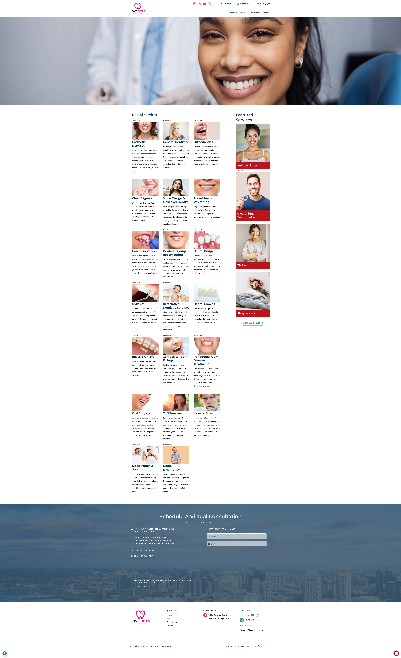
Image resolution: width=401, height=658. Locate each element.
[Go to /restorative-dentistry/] (176, 308)
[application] (236, 12)
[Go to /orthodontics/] (207, 144)
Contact (170, 625)
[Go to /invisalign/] (145, 200)
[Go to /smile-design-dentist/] (176, 202)
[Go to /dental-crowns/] (207, 304)
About (169, 618)
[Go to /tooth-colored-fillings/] (176, 361)
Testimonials (172, 622)
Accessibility (231, 646)
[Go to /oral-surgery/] (145, 415)
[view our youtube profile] (204, 4)
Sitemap (268, 646)
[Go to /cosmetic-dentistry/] (176, 146)
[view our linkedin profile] (199, 4)
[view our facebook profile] (194, 4)
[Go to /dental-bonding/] (176, 255)
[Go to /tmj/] (176, 417)
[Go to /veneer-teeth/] (145, 253)
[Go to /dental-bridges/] (207, 253)
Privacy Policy (243, 646)
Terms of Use (256, 646)
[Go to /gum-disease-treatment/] (207, 363)
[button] (253, 323)
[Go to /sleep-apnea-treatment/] (145, 470)
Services (170, 615)
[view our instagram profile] (209, 4)
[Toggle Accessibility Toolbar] (4, 653)
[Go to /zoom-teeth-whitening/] (207, 200)
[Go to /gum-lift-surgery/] (145, 304)
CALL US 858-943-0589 (142, 550)
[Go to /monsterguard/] (207, 415)
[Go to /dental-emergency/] (176, 470)
